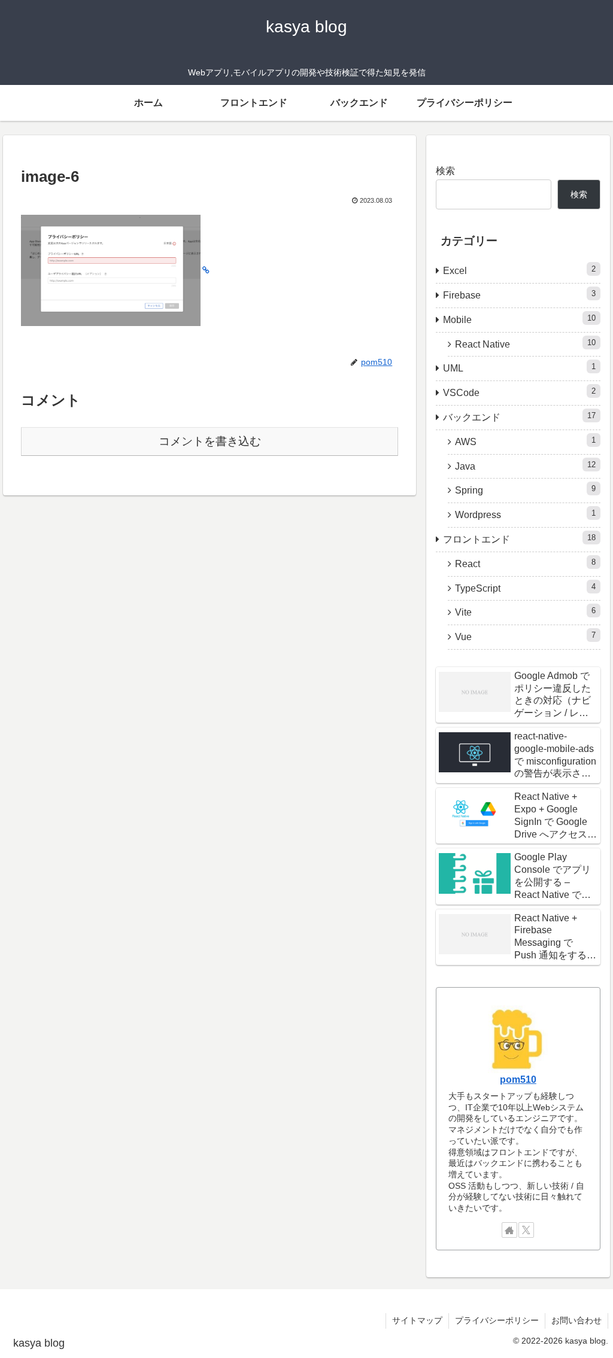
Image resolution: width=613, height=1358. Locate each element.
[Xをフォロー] (526, 1230)
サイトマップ (417, 1320)
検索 (445, 171)
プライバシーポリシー (497, 1320)
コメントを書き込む (210, 441)
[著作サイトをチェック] (509, 1230)
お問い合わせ (576, 1320)
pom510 (518, 1079)
